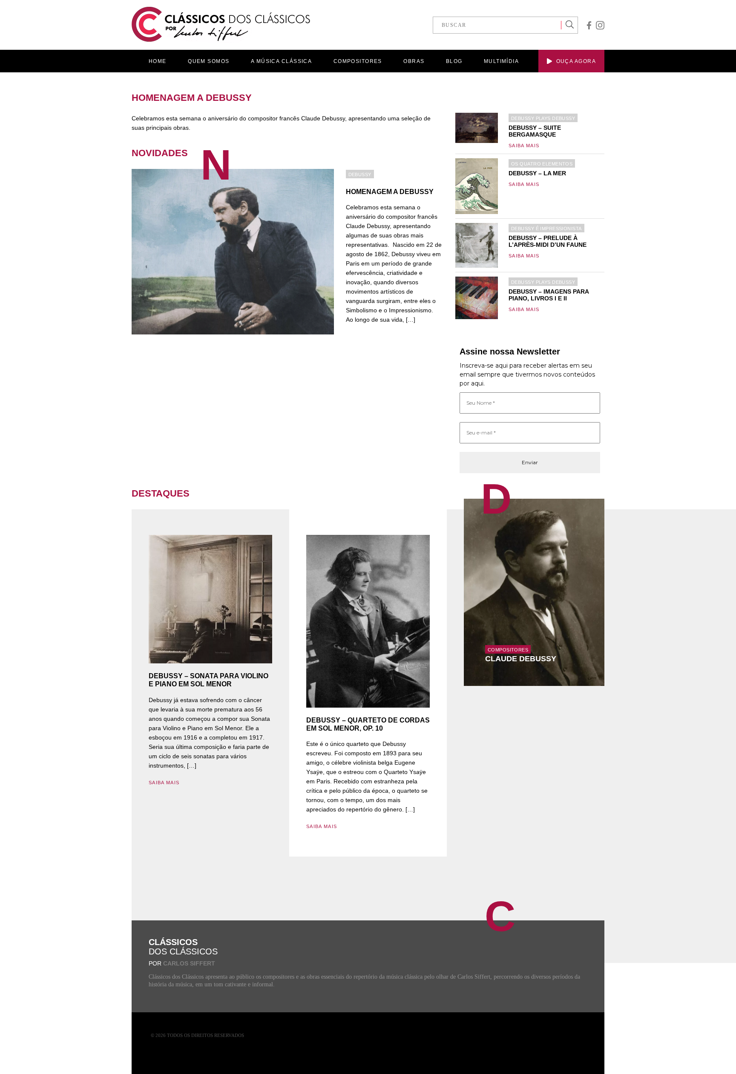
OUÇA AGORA (576, 61)
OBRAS (413, 61)
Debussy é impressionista (546, 228)
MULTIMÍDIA (501, 61)
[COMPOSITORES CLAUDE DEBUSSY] (534, 592)
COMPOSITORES (358, 61)
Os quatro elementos (541, 163)
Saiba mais (524, 145)
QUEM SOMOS (208, 61)
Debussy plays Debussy (543, 118)
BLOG (454, 61)
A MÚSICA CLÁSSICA (281, 61)
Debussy (359, 174)
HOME (158, 61)
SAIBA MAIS (164, 782)
